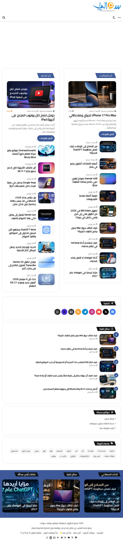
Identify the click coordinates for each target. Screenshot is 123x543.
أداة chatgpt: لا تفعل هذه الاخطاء (84, 259)
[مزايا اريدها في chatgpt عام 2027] (108, 272)
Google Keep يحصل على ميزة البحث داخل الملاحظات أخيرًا (21, 184)
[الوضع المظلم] (114, 17)
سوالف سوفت (109, 456)
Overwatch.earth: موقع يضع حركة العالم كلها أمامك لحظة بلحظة (21, 153)
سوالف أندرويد (89, 533)
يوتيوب (53, 456)
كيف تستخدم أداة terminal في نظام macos (84, 244)
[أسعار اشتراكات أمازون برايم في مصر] (108, 164)
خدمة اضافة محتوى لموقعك (101, 423)
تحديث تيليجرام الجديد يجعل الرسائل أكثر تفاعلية (22, 248)
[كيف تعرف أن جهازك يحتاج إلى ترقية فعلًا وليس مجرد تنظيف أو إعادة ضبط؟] (108, 379)
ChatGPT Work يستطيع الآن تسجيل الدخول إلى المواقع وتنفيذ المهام (22, 233)
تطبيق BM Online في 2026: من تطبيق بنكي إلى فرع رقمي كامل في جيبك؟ (83, 214)
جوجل (36, 451)
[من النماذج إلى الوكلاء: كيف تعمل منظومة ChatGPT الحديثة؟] (108, 146)
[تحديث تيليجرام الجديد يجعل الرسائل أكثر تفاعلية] (46, 247)
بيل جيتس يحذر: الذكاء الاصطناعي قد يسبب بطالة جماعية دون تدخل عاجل (23, 200)
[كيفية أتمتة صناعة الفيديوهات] (108, 196)
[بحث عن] (3, 17)
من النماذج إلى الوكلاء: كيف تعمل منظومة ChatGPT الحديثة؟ (83, 149)
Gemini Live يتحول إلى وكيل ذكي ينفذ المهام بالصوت (22, 216)
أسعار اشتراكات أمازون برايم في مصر (83, 165)
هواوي (73, 456)
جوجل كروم (26, 451)
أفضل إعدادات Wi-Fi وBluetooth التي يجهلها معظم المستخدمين (70, 389)
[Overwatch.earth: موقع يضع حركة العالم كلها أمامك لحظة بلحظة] (46, 150)
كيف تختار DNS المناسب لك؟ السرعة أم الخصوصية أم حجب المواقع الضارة (66, 362)
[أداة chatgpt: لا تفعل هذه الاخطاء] (108, 258)
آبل (83, 451)
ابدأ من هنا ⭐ (65, 533)
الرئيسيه (100, 533)
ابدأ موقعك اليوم (51, 533)
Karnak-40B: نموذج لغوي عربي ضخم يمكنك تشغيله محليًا (84, 181)
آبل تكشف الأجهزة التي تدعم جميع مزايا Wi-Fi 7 (21, 169)
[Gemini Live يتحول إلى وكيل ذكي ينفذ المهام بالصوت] (46, 215)
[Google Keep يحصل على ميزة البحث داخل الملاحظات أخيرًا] (46, 182)
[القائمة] (119, 17)
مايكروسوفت (84, 456)
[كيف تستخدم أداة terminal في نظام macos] (108, 243)
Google (91, 451)
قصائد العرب (109, 419)
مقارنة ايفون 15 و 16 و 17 (31, 533)
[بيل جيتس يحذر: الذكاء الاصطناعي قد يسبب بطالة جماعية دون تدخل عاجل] (46, 197)
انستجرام (59, 451)
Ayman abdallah (107, 111)
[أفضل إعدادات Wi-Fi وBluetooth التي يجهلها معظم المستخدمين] (108, 393)
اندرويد (69, 451)
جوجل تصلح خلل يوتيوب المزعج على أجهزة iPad (33, 117)
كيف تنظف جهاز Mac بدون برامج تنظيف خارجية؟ (84, 229)
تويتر (51, 451)
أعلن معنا (77, 533)
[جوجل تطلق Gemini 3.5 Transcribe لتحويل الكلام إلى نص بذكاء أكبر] (46, 262)
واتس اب (63, 456)
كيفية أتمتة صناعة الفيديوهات (88, 197)
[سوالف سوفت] (106, 7)
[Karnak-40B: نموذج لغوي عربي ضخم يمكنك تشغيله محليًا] (108, 178)
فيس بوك (96, 456)
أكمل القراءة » (107, 134)
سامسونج (14, 451)
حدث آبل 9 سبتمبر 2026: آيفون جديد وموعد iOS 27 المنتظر (23, 282)
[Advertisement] (61, 44)
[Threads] (64, 312)
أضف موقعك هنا (107, 428)
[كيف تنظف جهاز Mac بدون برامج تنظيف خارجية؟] (108, 228)
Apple (112, 451)
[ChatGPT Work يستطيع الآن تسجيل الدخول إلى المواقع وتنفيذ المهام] (46, 230)
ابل (76, 451)
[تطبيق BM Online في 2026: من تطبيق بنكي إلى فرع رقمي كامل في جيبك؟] (108, 211)
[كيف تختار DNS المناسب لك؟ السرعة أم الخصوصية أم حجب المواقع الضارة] (108, 366)
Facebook (102, 451)
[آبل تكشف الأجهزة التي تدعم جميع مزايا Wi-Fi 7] (46, 168)
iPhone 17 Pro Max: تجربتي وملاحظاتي (92, 115)
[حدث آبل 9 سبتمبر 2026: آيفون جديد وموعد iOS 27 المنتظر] (46, 279)
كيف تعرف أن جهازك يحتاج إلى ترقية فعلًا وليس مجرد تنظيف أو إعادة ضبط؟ (65, 376)
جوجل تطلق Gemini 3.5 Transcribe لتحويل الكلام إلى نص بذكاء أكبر (22, 265)
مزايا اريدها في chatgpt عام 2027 (83, 274)
